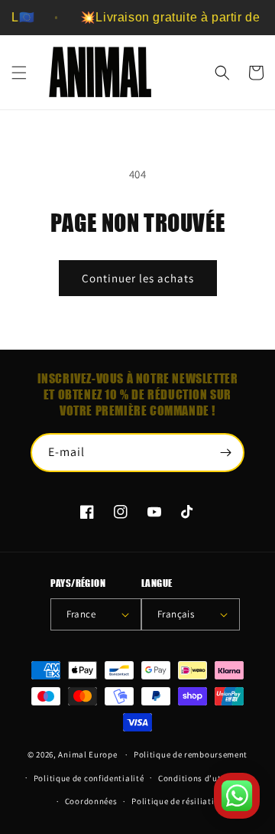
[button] (19, 73)
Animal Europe (87, 754)
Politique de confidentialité (89, 778)
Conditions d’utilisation (207, 778)
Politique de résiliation (178, 801)
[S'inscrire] (225, 453)
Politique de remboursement (190, 754)
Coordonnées (91, 801)
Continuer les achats (138, 278)
